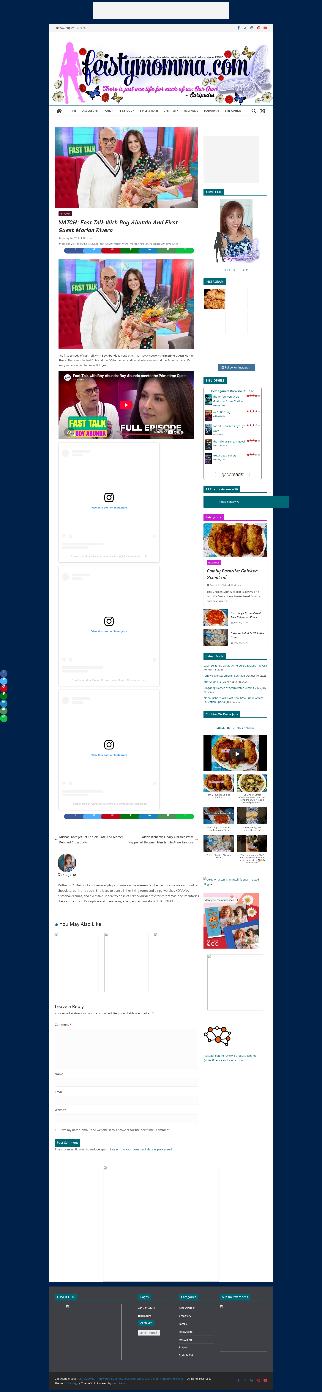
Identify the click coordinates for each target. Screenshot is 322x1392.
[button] (218, 788)
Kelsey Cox (220, 459)
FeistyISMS (191, 110)
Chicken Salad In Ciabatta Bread (247, 635)
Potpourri (211, 110)
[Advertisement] (161, 10)
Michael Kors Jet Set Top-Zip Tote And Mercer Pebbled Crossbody (91, 839)
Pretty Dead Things (224, 455)
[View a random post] (262, 110)
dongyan (65, 243)
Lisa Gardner (221, 416)
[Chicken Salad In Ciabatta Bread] (215, 638)
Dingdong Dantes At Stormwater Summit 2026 (232, 688)
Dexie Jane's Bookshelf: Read (232, 391)
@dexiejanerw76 (229, 501)
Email (58, 1092)
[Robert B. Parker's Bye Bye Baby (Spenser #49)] (208, 426)
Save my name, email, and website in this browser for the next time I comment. (115, 1130)
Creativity (171, 110)
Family (108, 110)
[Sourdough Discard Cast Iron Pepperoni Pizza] (215, 618)
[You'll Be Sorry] (208, 412)
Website (60, 1110)
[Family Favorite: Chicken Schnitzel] (235, 540)
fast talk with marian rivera (114, 243)
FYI (74, 110)
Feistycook (126, 110)
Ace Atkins (219, 434)
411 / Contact (146, 1308)
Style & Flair (149, 110)
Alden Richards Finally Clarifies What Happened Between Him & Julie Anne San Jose (160, 839)
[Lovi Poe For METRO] (77, 935)
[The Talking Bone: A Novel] (208, 441)
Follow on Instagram (237, 367)
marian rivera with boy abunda (162, 243)
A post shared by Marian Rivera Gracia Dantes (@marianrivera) (109, 679)
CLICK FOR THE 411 (235, 270)
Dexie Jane (88, 238)
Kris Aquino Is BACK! (216, 682)
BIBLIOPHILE (233, 110)
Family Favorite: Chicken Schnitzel (232, 574)
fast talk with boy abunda (85, 243)
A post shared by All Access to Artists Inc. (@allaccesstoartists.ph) (109, 556)
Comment (63, 1025)
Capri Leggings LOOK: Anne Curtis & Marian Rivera (235, 665)
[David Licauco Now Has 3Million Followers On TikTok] (126, 935)
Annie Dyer (220, 405)
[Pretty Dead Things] (208, 455)
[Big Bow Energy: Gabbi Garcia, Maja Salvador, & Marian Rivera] (176, 935)
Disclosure (90, 110)
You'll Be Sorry (222, 412)
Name (59, 1074)
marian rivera (137, 243)
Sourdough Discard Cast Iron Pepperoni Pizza (246, 615)
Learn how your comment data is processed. (141, 1149)
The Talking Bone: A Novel (229, 441)
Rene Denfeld (221, 445)
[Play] (237, 754)
